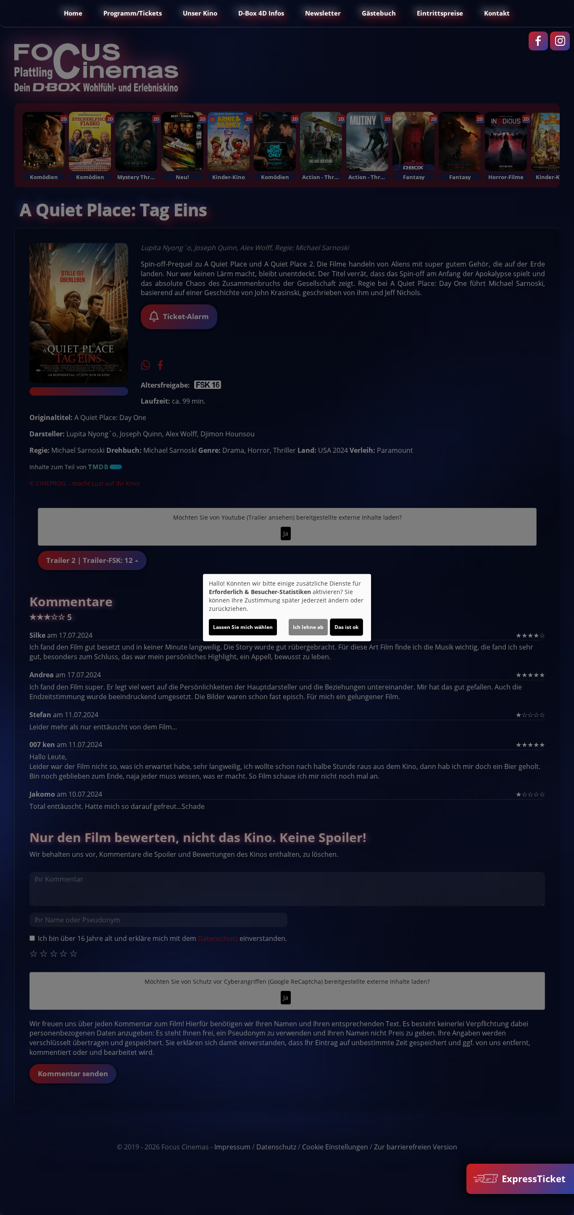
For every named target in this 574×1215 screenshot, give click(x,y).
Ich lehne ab (308, 627)
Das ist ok (346, 627)
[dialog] (287, 607)
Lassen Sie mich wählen (243, 627)
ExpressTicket (532, 1178)
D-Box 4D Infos (261, 13)
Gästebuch (379, 13)
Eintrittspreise (440, 13)
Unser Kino (200, 13)
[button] (14, 13)
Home (73, 13)
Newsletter (323, 13)
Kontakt (497, 13)
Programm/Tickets (132, 13)
